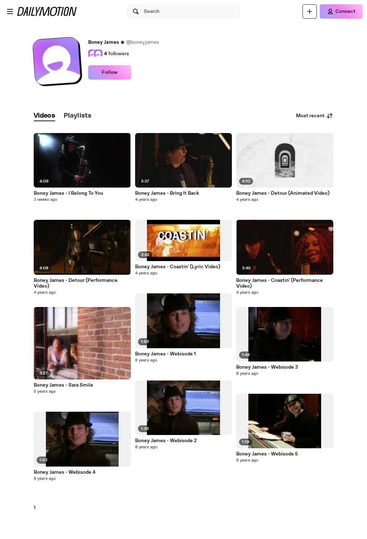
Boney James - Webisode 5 (267, 454)
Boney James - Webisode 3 (267, 367)
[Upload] (309, 11)
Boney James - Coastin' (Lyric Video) (177, 267)
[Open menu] (10, 11)
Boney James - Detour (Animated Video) (282, 193)
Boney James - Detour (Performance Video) (76, 283)
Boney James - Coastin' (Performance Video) (279, 283)
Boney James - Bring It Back (167, 193)
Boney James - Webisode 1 (165, 354)
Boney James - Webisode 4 (65, 472)
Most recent (310, 116)
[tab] (44, 116)
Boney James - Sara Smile (63, 385)
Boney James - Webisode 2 (166, 441)
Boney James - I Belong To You (68, 193)
